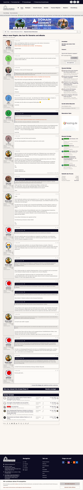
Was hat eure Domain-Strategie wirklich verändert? (71, 77)
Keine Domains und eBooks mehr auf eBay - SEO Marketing (28, 45)
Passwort (64, 49)
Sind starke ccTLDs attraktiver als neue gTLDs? (17, 402)
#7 (57, 151)
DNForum (44, 463)
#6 (57, 136)
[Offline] (6, 41)
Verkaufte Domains (37, 7)
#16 (57, 355)
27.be (43, 473)
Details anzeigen (50, 389)
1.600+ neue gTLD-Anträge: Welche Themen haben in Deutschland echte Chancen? (19, 398)
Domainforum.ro (45, 471)
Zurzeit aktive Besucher (68, 103)
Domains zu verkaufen (68, 143)
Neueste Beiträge (66, 68)
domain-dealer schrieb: (19, 179)
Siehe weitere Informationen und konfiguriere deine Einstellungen (17, 487)
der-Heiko (6, 37)
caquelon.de (69, 165)
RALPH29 (76, 180)
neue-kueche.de (14, 406)
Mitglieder (65, 7)
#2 (57, 55)
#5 (57, 110)
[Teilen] (56, 40)
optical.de (69, 145)
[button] (31, 8)
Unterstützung (73, 7)
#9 (57, 194)
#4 (57, 95)
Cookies (16, 484)
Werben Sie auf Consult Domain (42, 2)
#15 (57, 337)
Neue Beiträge (6, 13)
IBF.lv (43, 467)
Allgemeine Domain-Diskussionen (23, 400)
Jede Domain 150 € (71, 151)
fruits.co (8, 407)
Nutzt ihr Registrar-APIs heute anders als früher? (70, 95)
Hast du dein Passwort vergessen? (69, 53)
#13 (57, 280)
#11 (57, 242)
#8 (57, 176)
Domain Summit (45, 461)
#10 (57, 227)
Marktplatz (27, 7)
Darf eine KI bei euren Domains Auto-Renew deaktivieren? (71, 71)
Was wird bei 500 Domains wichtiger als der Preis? (70, 89)
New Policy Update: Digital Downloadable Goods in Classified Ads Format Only (32, 76)
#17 (57, 370)
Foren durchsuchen (14, 13)
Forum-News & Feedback (21, 419)
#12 (57, 257)
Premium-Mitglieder (55, 7)
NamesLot (44, 475)
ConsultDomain (45, 465)
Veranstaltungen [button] (27, 2)
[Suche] (78, 2)
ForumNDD (44, 469)
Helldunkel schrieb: (18, 260)
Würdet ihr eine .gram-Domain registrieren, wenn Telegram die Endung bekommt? (71, 83)
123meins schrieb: (18, 113)
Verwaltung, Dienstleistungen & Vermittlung (25, 414)
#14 (57, 314)
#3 (57, 67)
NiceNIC (8, 400)
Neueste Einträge (66, 136)
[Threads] (71, 462)
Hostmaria (44, 477)
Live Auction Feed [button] (15, 2)
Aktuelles (46, 7)
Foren (22, 7)
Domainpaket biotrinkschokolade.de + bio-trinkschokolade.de (70, 158)
